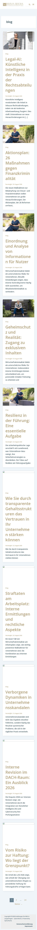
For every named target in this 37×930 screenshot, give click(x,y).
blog (6, 54)
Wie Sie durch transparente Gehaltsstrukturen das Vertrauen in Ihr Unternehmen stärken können (18, 519)
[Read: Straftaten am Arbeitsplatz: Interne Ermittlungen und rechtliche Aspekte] (18, 574)
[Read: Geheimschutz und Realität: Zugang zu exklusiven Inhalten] (18, 308)
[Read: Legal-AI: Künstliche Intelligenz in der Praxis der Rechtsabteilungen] (18, 40)
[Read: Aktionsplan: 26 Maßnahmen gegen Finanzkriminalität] (18, 134)
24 (25, 900)
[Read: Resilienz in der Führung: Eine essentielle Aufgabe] (18, 396)
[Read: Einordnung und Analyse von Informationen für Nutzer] (18, 222)
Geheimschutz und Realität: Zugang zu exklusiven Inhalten (17, 340)
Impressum (29, 926)
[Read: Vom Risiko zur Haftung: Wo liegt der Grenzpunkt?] (18, 831)
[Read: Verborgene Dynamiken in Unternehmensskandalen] (18, 673)
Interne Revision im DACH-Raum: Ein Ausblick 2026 (17, 777)
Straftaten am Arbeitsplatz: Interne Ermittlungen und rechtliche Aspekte (17, 611)
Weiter (18, 904)
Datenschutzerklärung (25, 924)
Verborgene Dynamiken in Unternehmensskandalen (18, 699)
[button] (33, 4)
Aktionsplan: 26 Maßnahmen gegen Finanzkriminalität (17, 165)
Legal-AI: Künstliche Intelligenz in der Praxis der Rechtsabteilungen (18, 74)
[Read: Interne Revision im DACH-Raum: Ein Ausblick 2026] (18, 748)
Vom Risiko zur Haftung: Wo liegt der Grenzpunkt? (17, 857)
